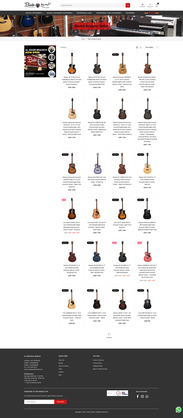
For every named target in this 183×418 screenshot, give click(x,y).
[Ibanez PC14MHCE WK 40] (97, 109)
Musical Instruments (34, 13)
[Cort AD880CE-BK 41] (97, 299)
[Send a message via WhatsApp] (178, 409)
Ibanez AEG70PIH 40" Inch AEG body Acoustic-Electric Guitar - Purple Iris (97, 179)
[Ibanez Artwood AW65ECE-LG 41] (122, 63)
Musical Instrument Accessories (59, 13)
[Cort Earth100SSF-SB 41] (72, 209)
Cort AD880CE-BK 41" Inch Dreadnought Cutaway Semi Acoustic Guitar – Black (97, 315)
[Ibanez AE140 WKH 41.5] (122, 252)
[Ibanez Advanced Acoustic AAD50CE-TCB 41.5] (72, 385)
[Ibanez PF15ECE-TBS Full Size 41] (147, 385)
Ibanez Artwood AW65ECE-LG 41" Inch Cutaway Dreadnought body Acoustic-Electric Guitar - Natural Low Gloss (122, 82)
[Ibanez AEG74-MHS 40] (72, 342)
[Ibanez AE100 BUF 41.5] (72, 252)
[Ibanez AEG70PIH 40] (97, 163)
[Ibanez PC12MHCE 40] (122, 163)
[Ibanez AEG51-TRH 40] (122, 342)
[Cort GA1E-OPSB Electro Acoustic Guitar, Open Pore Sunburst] (122, 209)
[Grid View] (137, 47)
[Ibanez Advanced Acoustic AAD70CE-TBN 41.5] (147, 109)
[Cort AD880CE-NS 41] (72, 299)
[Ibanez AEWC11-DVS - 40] (122, 299)
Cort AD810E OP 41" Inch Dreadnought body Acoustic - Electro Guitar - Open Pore (96, 401)
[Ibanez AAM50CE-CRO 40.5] (147, 252)
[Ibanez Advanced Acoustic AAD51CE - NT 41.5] (72, 109)
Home (83, 39)
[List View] (140, 47)
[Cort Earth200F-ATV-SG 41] (97, 209)
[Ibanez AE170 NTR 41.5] (147, 163)
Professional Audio (84, 13)
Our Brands (130, 13)
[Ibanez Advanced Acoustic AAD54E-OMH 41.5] (72, 163)
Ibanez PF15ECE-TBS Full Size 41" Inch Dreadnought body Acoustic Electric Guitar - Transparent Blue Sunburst (147, 403)
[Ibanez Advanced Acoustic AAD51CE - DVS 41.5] (122, 109)
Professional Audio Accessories (108, 13)
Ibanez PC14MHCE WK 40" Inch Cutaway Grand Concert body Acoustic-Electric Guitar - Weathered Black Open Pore (97, 127)
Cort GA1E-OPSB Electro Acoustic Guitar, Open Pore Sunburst (122, 225)
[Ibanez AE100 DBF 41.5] (97, 252)
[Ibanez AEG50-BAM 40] (147, 342)
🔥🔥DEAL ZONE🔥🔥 (151, 13)
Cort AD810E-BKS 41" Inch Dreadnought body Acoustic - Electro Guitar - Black (147, 315)
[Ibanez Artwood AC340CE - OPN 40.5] (147, 63)
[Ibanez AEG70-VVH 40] (97, 342)
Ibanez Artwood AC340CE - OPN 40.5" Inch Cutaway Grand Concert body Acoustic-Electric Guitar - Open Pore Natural (147, 82)
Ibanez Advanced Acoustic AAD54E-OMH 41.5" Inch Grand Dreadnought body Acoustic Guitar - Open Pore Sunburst (71, 182)
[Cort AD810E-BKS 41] (147, 299)
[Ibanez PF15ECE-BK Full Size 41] (122, 385)
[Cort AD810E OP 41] (97, 385)
